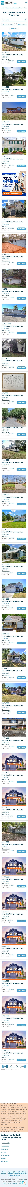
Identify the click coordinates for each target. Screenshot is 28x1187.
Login (16, 1172)
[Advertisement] (14, 1087)
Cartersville (5, 1143)
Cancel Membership (14, 1175)
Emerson (5, 1161)
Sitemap (10, 1174)
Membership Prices (20, 1174)
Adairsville (5, 1146)
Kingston (5, 1149)
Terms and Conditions (18, 1183)
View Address (5, 59)
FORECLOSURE (8, 24)
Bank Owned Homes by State (14, 8)
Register (10, 1172)
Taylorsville (5, 1155)
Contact (3, 1174)
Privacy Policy (7, 1183)
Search (4, 1172)
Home (2, 8)
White (4, 1152)
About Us (22, 1172)
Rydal (4, 1158)
